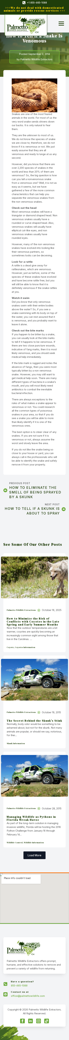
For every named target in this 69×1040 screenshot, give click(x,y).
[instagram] (38, 1021)
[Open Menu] (61, 23)
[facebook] (22, 1021)
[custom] (46, 1021)
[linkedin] (30, 1021)
